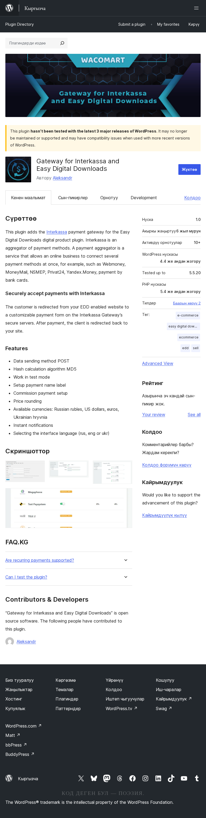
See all (194, 414)
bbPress (16, 745)
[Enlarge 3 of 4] (125, 467)
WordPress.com (23, 726)
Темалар (64, 689)
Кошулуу (165, 680)
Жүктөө (189, 169)
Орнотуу (109, 197)
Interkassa (56, 232)
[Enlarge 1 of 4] (37, 467)
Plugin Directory (19, 24)
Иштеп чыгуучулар (125, 699)
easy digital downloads (184, 326)
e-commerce (187, 315)
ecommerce (188, 337)
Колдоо (192, 197)
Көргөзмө (66, 680)
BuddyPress (20, 754)
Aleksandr (62, 177)
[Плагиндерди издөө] (62, 43)
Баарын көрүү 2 (187, 303)
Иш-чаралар (168, 689)
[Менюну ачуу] (197, 8)
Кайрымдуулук (174, 699)
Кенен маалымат (28, 197)
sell (195, 348)
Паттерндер (68, 708)
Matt (12, 735)
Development (144, 197)
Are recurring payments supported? (39, 560)
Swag (164, 708)
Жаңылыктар (18, 689)
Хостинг (13, 699)
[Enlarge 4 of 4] (125, 495)
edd (185, 348)
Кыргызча (28, 778)
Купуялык (15, 708)
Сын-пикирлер (73, 197)
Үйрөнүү (114, 680)
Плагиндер (67, 699)
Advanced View (157, 363)
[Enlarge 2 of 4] (81, 467)
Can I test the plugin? (26, 577)
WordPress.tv (122, 708)
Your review (153, 414)
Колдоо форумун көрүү (167, 465)
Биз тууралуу (19, 680)
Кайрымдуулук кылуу (164, 515)
